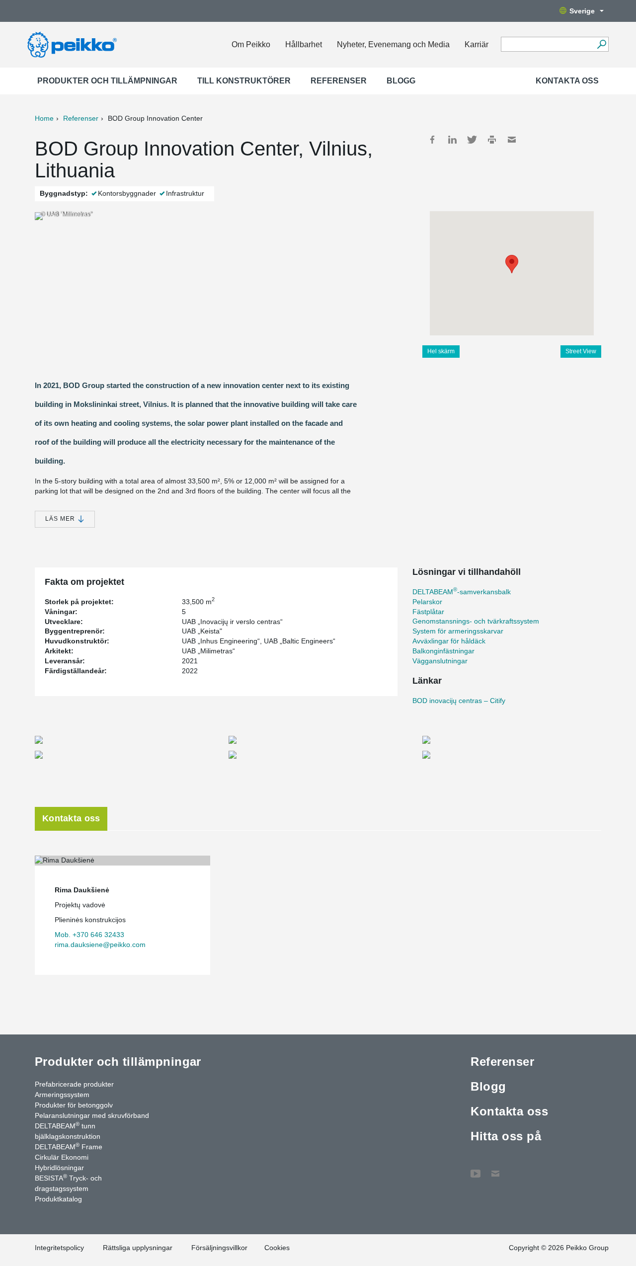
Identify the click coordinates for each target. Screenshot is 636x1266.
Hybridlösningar (59, 1168)
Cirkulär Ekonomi (61, 1157)
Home (44, 118)
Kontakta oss (567, 81)
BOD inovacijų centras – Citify (458, 701)
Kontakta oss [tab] (71, 818)
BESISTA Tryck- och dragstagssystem (68, 1182)
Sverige (582, 11)
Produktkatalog (58, 1199)
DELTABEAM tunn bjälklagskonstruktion (67, 1130)
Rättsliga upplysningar (137, 1248)
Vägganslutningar (440, 661)
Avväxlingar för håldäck (448, 641)
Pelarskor (427, 602)
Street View (580, 351)
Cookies (277, 1248)
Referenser (339, 81)
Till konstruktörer (244, 81)
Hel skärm (441, 351)
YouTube (475, 1169)
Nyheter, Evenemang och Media (393, 44)
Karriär (476, 44)
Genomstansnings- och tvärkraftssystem (475, 621)
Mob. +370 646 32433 (89, 935)
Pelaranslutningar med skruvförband (92, 1115)
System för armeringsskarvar (457, 631)
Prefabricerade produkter (74, 1084)
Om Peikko (251, 44)
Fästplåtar (428, 612)
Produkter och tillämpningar (107, 81)
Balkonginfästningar (443, 651)
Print (492, 140)
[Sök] (601, 44)
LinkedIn (452, 140)
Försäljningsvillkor (219, 1248)
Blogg (401, 81)
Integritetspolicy (59, 1248)
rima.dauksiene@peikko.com (100, 945)
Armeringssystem (62, 1095)
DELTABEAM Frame (68, 1146)
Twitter (472, 140)
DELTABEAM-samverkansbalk (461, 592)
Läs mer (61, 518)
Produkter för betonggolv (74, 1105)
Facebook (432, 140)
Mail (512, 140)
